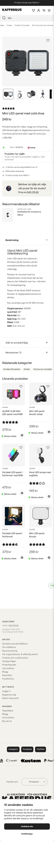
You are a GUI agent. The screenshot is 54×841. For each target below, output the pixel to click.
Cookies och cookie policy (15, 658)
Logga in (6, 691)
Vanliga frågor (9, 661)
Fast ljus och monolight (43, 369)
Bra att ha (7, 721)
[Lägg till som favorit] (33, 10)
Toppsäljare (7, 711)
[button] (47, 40)
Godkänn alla (27, 826)
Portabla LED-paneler (22, 25)
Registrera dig (9, 695)
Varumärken (8, 669)
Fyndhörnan (8, 679)
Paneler (9, 25)
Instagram (13, 749)
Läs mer (8, 138)
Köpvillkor (7, 675)
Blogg (5, 672)
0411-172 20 (32, 192)
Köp (52, 585)
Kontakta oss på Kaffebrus (15, 644)
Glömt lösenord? (10, 698)
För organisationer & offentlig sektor (20, 654)
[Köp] (22, 435)
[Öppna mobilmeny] (49, 10)
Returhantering (9, 651)
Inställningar (27, 834)
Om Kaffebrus (9, 647)
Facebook (27, 749)
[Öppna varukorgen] (44, 10)
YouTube (40, 749)
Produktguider (9, 665)
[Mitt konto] (38, 10)
